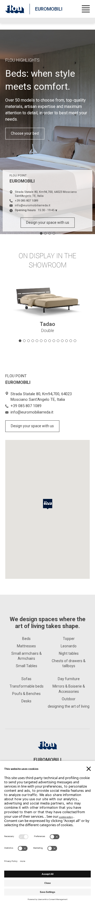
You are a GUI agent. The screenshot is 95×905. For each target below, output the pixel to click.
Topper (69, 638)
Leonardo (69, 646)
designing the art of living (68, 706)
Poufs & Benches (26, 694)
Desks (26, 701)
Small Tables (26, 666)
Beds (26, 638)
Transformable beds (27, 686)
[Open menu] (86, 9)
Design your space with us (47, 222)
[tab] (41, 233)
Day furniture (69, 679)
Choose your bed (25, 133)
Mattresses (26, 646)
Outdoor (68, 699)
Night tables (69, 653)
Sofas (26, 679)
